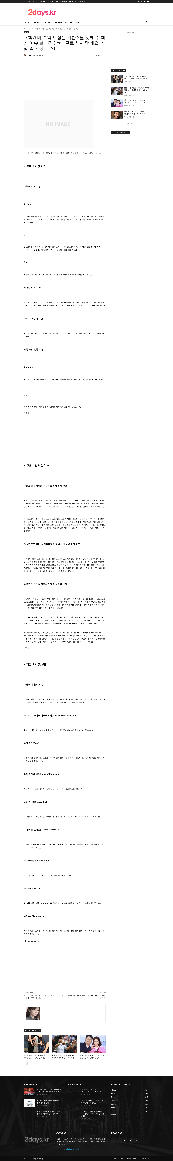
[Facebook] (135, 1)
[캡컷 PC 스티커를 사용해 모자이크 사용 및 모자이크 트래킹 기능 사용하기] (73, 1114)
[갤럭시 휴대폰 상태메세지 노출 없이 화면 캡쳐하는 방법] (73, 1103)
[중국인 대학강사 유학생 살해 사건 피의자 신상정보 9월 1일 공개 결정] (36, 1044)
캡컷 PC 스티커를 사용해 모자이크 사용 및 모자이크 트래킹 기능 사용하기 (92, 1113)
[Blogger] (113, 1140)
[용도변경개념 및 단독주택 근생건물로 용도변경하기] (29, 1103)
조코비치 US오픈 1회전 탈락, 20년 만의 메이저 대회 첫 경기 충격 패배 (136, 90)
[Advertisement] (105, 12)
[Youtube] (148, 1)
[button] (146, 22)
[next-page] (28, 1063)
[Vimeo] (144, 1)
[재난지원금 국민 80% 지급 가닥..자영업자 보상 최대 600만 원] (73, 1092)
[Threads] (136, 1140)
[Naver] (131, 1140)
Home (26, 29)
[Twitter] (141, 1)
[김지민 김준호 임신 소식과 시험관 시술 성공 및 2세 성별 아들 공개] (93, 1044)
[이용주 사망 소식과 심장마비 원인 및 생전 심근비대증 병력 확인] (117, 115)
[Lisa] (25, 55)
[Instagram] (138, 1)
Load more (129, 123)
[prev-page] (25, 1063)
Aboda (31, 29)
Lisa (30, 55)
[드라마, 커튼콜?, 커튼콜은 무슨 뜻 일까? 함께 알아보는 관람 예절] (29, 1092)
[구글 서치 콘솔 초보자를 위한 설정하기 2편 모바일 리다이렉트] (29, 1114)
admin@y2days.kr (73, 1149)
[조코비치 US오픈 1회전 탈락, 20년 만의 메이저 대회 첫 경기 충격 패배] (65, 1044)
